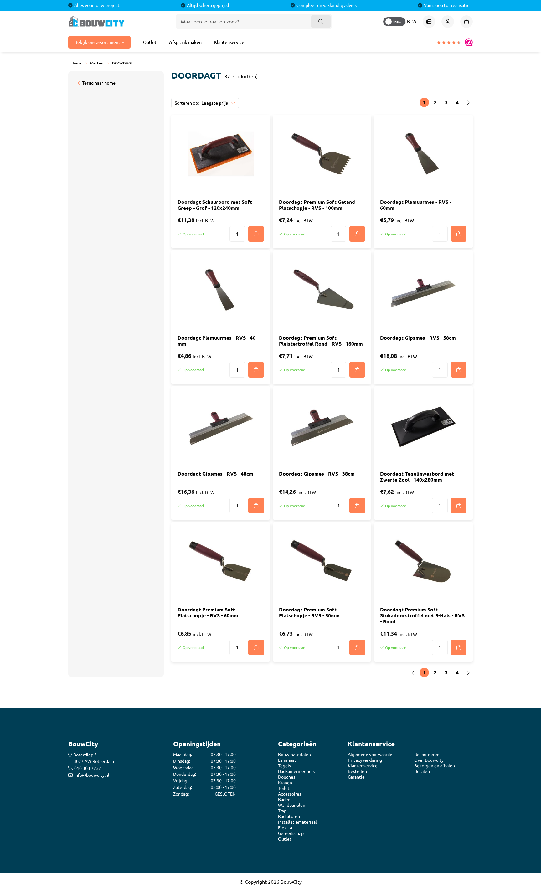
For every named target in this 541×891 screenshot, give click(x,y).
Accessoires (289, 793)
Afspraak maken (185, 42)
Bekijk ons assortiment (97, 42)
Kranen (285, 782)
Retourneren (427, 754)
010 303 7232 (87, 768)
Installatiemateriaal (297, 822)
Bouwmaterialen (294, 754)
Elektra (285, 827)
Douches (286, 777)
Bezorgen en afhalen (434, 765)
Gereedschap (291, 833)
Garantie (356, 777)
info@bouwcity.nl (91, 775)
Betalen (422, 771)
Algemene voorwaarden (371, 754)
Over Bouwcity (429, 760)
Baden (284, 799)
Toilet (284, 788)
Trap (282, 810)
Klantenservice (229, 42)
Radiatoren (289, 816)
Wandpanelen (291, 805)
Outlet (150, 42)
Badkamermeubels (296, 771)
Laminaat (287, 760)
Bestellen (357, 771)
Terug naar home (99, 82)
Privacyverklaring (365, 760)
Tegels (284, 765)
